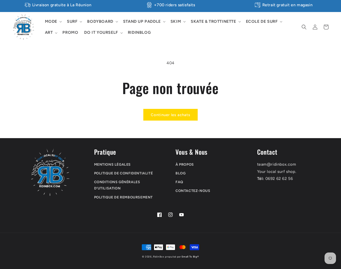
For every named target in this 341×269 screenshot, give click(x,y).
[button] (53, 21)
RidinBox (158, 256)
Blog (180, 173)
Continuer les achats (170, 115)
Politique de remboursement (123, 197)
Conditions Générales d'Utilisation (117, 185)
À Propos (184, 164)
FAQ (179, 182)
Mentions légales (112, 164)
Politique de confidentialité (123, 173)
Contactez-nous (192, 191)
